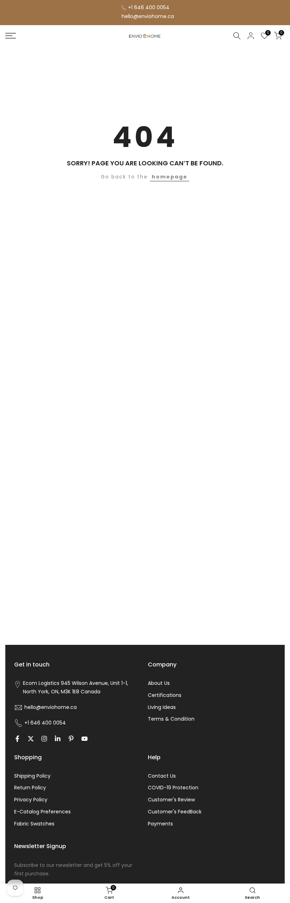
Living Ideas (162, 707)
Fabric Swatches (34, 823)
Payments (160, 823)
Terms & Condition (171, 718)
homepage (169, 176)
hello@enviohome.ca (148, 16)
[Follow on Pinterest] (71, 738)
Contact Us (162, 775)
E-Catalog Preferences (42, 811)
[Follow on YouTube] (84, 738)
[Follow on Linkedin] (57, 738)
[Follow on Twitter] (31, 738)
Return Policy (30, 787)
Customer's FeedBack (175, 811)
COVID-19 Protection (173, 787)
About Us (159, 683)
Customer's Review (171, 799)
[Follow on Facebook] (17, 738)
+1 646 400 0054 (148, 7)
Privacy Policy (30, 799)
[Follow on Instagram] (44, 738)
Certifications (164, 695)
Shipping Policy (32, 775)
